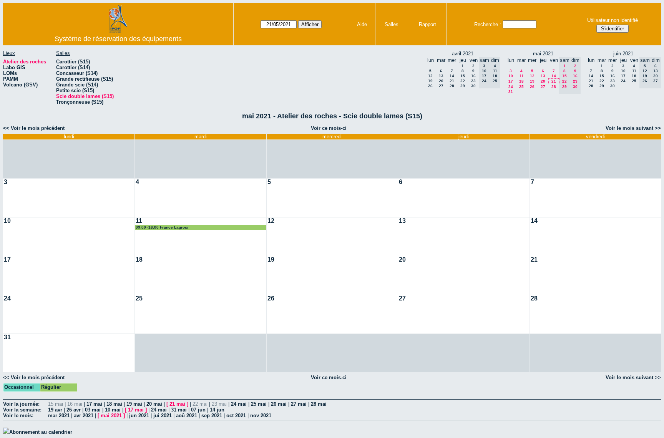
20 (441, 81)
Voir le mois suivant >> (633, 128)
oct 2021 (236, 415)
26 (430, 86)
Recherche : (487, 24)
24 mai (239, 404)
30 (473, 86)
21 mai (177, 404)
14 (452, 76)
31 (510, 92)
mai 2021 (111, 415)
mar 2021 (59, 415)
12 (430, 76)
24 (510, 87)
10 (510, 76)
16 (473, 76)
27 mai (299, 404)
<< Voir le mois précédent (34, 128)
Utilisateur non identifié (612, 20)
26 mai (279, 404)
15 (462, 76)
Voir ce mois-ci (329, 128)
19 (430, 81)
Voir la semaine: (22, 410)
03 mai (93, 410)
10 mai (113, 410)
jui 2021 (162, 415)
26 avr (73, 410)
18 (521, 81)
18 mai (114, 404)
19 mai (134, 404)
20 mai (154, 404)
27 (441, 86)
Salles (391, 24)
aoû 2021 (186, 415)
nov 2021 (260, 415)
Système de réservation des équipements (118, 39)
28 (452, 86)
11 (522, 76)
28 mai (319, 404)
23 (473, 81)
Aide (362, 24)
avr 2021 (83, 415)
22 (462, 81)
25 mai (259, 404)
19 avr (55, 410)
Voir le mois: (18, 415)
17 (510, 81)
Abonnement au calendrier (40, 432)
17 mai (94, 404)
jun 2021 (139, 415)
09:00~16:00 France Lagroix (162, 227)
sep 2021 (211, 415)
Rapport (427, 24)
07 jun (198, 410)
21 (452, 81)
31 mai (179, 410)
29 (462, 86)
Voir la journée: (21, 404)
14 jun (217, 410)
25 (521, 87)
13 (441, 76)
